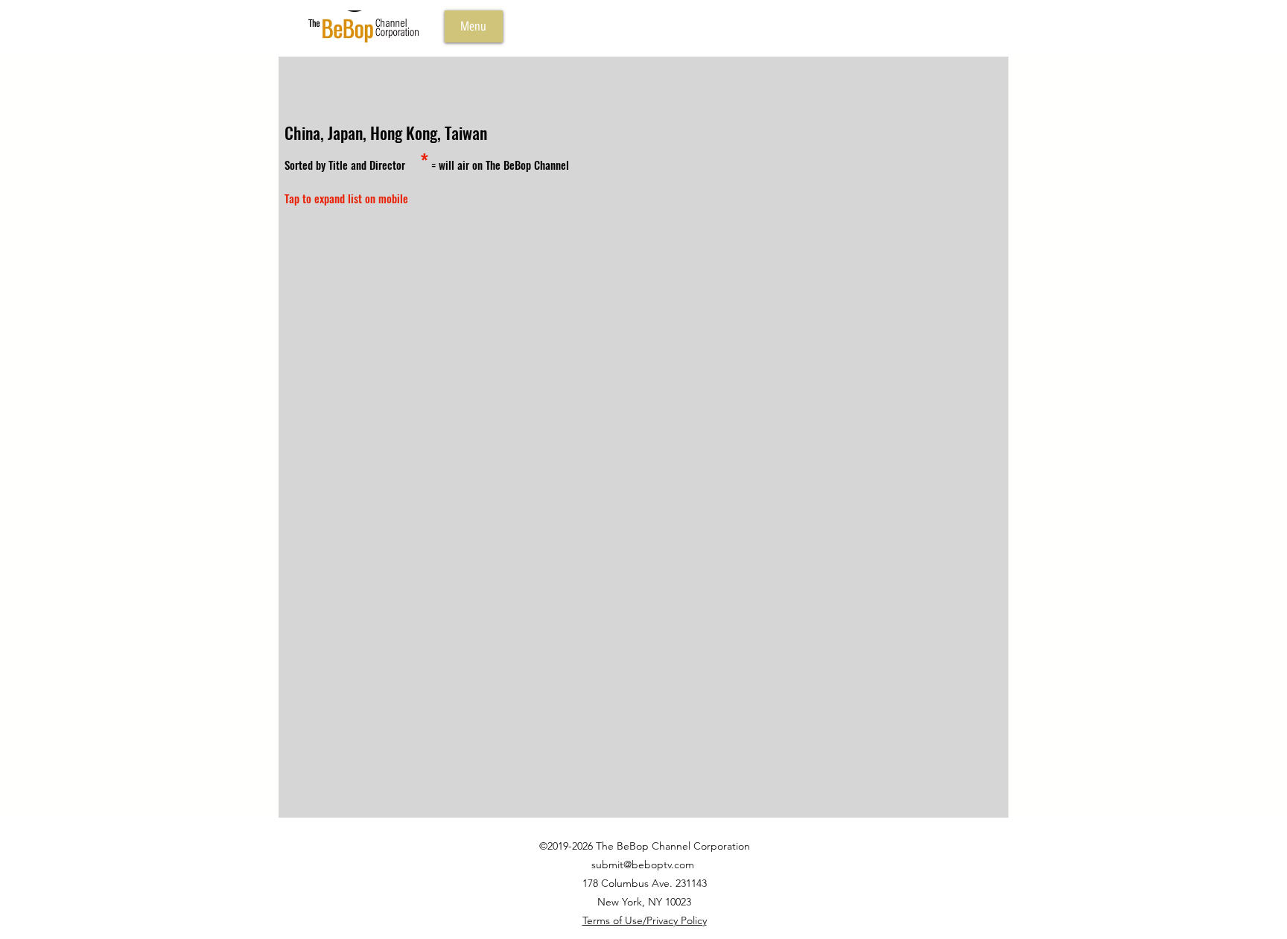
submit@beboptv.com (642, 864)
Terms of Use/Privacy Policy (644, 920)
